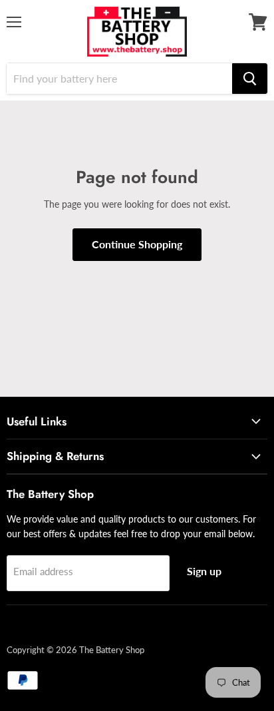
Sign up (204, 571)
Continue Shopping (137, 244)
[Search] (249, 78)
